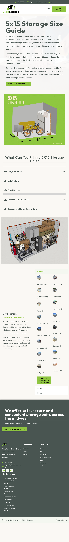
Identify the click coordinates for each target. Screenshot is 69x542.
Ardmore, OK (42, 284)
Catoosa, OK (57, 346)
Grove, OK (56, 321)
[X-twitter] (7, 470)
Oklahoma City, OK (42, 298)
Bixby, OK (40, 373)
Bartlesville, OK (42, 323)
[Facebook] (3, 470)
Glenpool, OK (57, 284)
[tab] (34, 171)
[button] (48, 9)
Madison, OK (57, 371)
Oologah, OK (42, 348)
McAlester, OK (42, 360)
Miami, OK (56, 358)
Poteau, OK (57, 334)
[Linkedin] (11, 470)
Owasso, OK (57, 297)
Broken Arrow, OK (43, 336)
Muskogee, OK (58, 309)
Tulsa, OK (40, 311)
